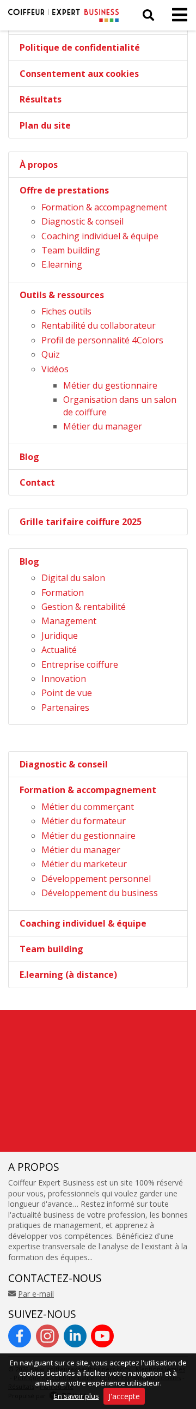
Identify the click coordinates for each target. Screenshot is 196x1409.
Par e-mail (36, 1294)
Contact (37, 482)
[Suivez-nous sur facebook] (19, 1336)
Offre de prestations (64, 190)
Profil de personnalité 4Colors (102, 340)
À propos (39, 165)
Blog (29, 457)
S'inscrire (131, 1140)
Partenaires (65, 707)
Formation (62, 592)
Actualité (59, 650)
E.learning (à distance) (68, 975)
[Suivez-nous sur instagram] (47, 1336)
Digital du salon (73, 578)
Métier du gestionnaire (110, 385)
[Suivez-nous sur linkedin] (75, 1336)
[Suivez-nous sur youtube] (102, 1336)
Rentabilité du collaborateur (98, 325)
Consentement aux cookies (79, 74)
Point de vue (66, 693)
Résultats (41, 99)
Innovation (63, 679)
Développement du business (99, 893)
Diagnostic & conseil (82, 221)
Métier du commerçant (87, 807)
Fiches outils (66, 311)
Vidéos (55, 369)
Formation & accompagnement (104, 207)
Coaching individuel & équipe (99, 236)
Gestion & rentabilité (83, 607)
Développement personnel (96, 879)
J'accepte (124, 1396)
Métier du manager (102, 426)
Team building (70, 250)
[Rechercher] (148, 15)
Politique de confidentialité (80, 47)
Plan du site (45, 125)
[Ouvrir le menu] (176, 15)
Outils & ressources (62, 295)
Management (68, 621)
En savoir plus (76, 1396)
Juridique (59, 636)
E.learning (61, 264)
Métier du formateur (83, 821)
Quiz (50, 354)
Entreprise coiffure (79, 664)
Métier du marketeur (84, 864)
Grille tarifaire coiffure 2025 (81, 522)
